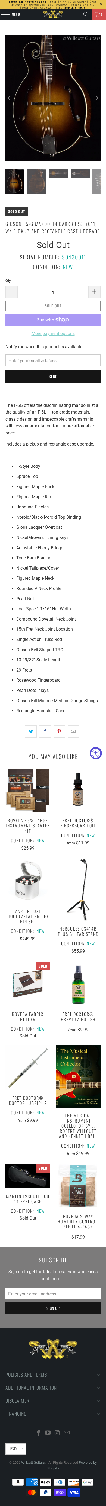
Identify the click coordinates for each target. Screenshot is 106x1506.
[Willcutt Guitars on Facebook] (39, 1433)
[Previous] (9, 98)
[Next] (96, 98)
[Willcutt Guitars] (53, 14)
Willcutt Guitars (33, 1462)
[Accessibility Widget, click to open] (96, 753)
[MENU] (2, 14)
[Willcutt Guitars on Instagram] (58, 1433)
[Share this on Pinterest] (59, 731)
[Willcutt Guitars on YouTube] (48, 1433)
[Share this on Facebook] (45, 731)
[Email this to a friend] (73, 731)
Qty (8, 281)
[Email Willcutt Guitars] (67, 1433)
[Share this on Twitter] (31, 731)
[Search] (86, 14)
